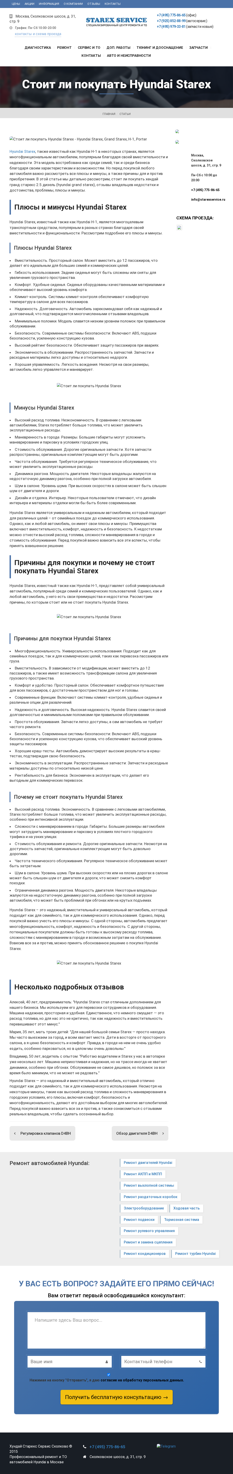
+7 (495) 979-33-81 (171, 26)
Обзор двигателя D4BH (136, 1133)
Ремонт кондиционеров (145, 1253)
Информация (49, 3)
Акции (29, 3)
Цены (16, 3)
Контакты (113, 3)
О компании (73, 3)
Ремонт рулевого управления (149, 1231)
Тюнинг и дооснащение (160, 48)
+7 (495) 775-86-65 (171, 15)
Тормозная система (181, 1219)
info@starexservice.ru (208, 199)
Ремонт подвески (139, 1219)
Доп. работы (118, 48)
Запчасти (198, 48)
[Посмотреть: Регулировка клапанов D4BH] (17, 1133)
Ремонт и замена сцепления (148, 1242)
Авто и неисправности (129, 56)
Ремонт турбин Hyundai (195, 1253)
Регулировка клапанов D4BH (45, 1133)
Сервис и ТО (89, 48)
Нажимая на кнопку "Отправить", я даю (107, 1380)
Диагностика (38, 48)
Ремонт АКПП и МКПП (143, 1174)
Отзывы (93, 3)
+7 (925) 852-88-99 (171, 21)
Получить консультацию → (116, 1397)
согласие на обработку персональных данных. (142, 1380)
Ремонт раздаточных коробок (150, 1197)
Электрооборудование (144, 1208)
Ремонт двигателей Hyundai (148, 1162)
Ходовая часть (186, 1208)
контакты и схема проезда (38, 34)
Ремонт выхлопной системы (149, 1185)
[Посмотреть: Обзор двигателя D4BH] (161, 1133)
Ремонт (64, 48)
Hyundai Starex (22, 151)
